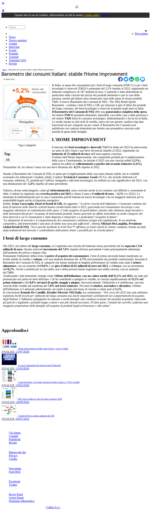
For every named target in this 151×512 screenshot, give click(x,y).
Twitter (13, 484)
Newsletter (141, 33)
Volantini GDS (17, 60)
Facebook (14, 481)
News (12, 37)
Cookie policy (92, 15)
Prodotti (13, 53)
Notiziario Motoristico (21, 501)
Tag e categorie (27, 145)
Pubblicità (14, 439)
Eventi (12, 50)
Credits (13, 459)
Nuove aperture (18, 40)
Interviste (14, 47)
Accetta (105, 15)
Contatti (13, 436)
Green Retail (16, 497)
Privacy (13, 455)
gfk (8, 159)
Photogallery (26, 121)
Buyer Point (16, 494)
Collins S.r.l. (53, 507)
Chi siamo (15, 432)
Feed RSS (15, 471)
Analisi (13, 43)
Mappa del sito (17, 452)
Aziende (14, 57)
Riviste (13, 63)
